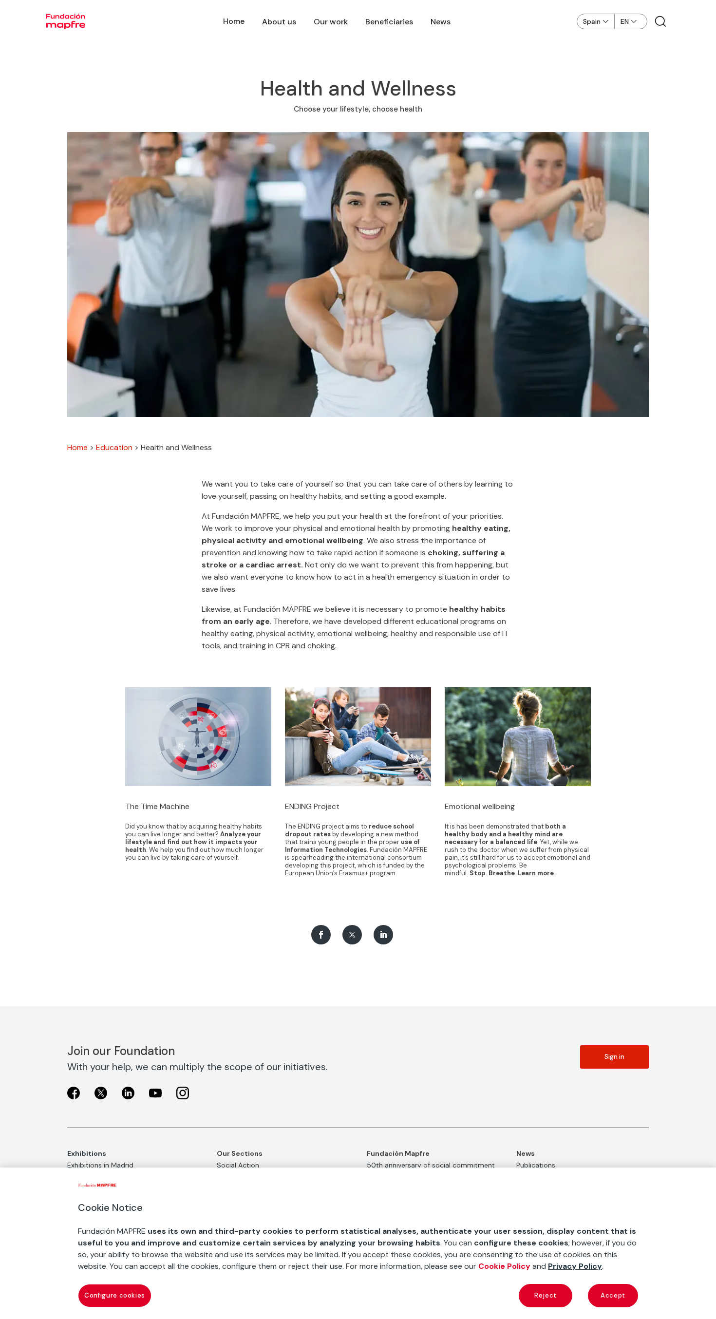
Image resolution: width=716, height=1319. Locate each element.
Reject (545, 1295)
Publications (535, 1165)
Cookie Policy (504, 1266)
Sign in (614, 1057)
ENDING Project (312, 806)
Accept (613, 1295)
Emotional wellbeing (480, 806)
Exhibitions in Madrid (100, 1165)
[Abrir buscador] (660, 21)
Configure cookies (114, 1295)
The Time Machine (157, 806)
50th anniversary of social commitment (431, 1165)
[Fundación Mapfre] (65, 21)
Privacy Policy (575, 1266)
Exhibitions (86, 1153)
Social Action (238, 1165)
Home (234, 21)
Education (114, 447)
